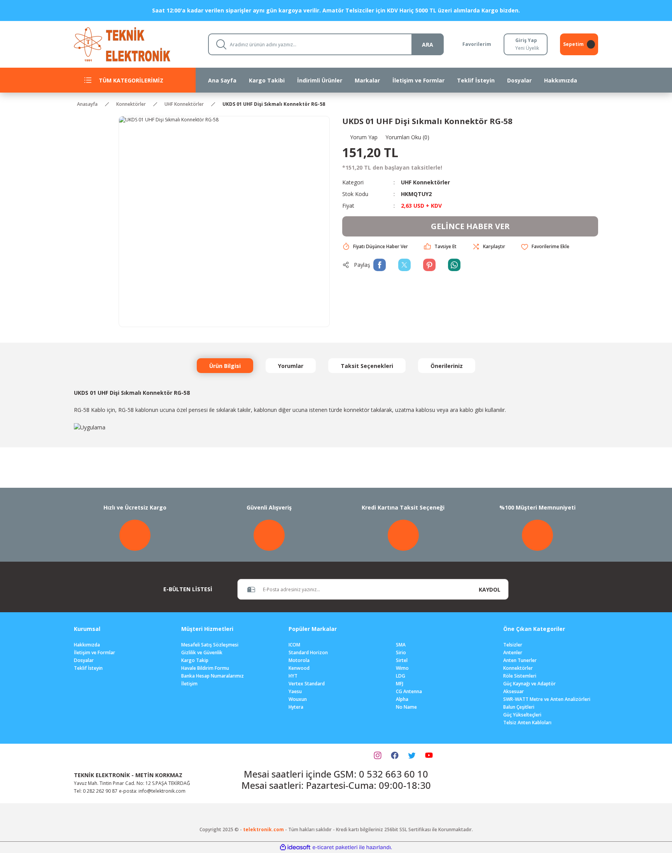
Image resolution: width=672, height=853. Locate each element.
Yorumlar (290, 366)
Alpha (402, 699)
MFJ (399, 683)
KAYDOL (489, 589)
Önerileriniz (446, 366)
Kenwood (299, 668)
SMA (401, 644)
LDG (400, 676)
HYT (293, 676)
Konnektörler (518, 668)
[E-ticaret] (335, 847)
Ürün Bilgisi (225, 366)
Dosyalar (84, 660)
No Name (406, 707)
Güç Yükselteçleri (522, 714)
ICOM (294, 644)
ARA (427, 44)
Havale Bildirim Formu (205, 668)
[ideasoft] (295, 847)
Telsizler (512, 644)
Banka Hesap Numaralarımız (212, 676)
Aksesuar (513, 691)
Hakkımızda (87, 644)
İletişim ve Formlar (94, 652)
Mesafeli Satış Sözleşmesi (209, 644)
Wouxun (298, 699)
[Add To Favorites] (545, 247)
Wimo (402, 668)
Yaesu (295, 691)
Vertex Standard (307, 683)
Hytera (296, 707)
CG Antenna (409, 691)
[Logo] (135, 43)
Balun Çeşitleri (518, 707)
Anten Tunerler (520, 660)
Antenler (512, 652)
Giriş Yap (526, 40)
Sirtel (402, 660)
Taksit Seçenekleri (367, 366)
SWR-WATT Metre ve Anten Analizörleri (546, 699)
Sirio (401, 652)
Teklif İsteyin (88, 668)
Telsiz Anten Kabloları (527, 722)
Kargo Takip (194, 660)
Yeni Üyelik (527, 48)
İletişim (189, 683)
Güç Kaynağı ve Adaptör (529, 683)
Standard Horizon (308, 652)
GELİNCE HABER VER (470, 226)
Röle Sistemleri (519, 676)
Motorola (299, 660)
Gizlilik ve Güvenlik (201, 652)
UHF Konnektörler (425, 182)
